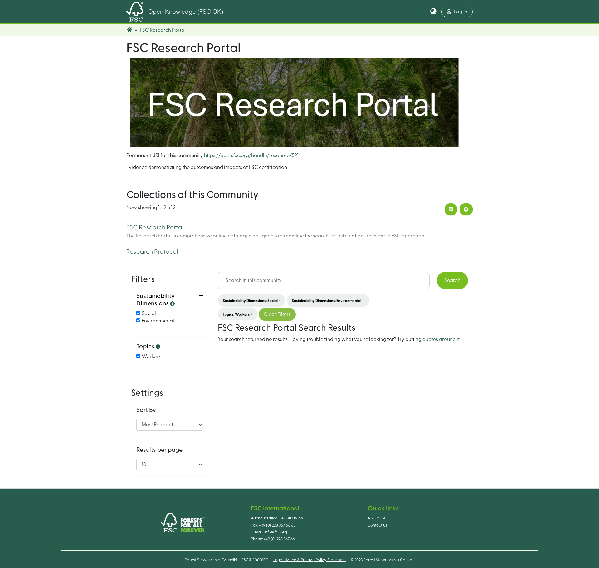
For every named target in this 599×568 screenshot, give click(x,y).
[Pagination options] (466, 209)
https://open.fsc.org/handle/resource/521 (251, 155)
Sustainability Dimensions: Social (251, 300)
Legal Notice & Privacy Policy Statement (309, 560)
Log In (460, 11)
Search (452, 280)
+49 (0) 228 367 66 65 (277, 525)
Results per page (159, 450)
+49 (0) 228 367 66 (279, 539)
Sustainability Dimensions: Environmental (328, 300)
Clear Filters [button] (277, 314)
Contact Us (377, 525)
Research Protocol (152, 252)
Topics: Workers (237, 314)
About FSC (377, 518)
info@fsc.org (275, 532)
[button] (433, 12)
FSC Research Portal (154, 227)
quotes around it (441, 339)
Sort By (146, 410)
